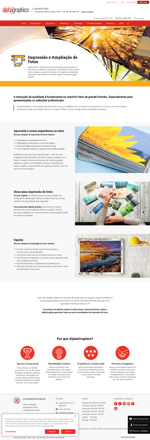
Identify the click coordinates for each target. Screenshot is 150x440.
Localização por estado (31, 410)
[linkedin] (124, 403)
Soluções (109, 23)
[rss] (116, 408)
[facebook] (116, 403)
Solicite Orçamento (141, 419)
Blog (122, 2)
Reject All (52, 431)
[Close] (75, 416)
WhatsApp (143, 2)
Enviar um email (64, 409)
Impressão (50, 23)
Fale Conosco (131, 2)
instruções (140, 18)
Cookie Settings (10, 431)
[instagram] (128, 403)
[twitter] (120, 403)
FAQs (121, 23)
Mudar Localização (29, 404)
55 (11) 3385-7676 (124, 18)
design (62, 106)
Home (24, 23)
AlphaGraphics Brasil (30, 407)
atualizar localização (87, 12)
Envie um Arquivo (141, 425)
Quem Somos (111, 2)
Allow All (68, 431)
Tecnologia (78, 23)
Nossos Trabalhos (140, 431)
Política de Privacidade (128, 437)
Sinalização (35, 23)
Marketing (64, 23)
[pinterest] (133, 403)
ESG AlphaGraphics (94, 23)
